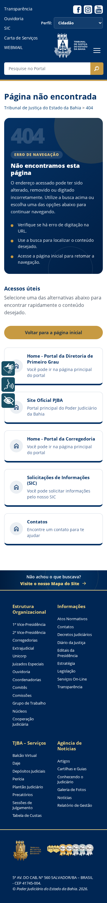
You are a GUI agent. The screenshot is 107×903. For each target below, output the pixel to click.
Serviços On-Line (72, 679)
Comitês (19, 687)
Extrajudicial (23, 648)
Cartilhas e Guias (71, 768)
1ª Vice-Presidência (28, 624)
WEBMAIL (13, 47)
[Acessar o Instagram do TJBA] (88, 9)
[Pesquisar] (96, 68)
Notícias (64, 797)
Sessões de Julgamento (22, 805)
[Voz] (8, 384)
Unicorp (19, 656)
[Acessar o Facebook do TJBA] (77, 9)
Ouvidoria (13, 18)
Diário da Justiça (71, 642)
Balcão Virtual (24, 755)
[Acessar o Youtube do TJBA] (99, 9)
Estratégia (66, 663)
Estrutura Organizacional (29, 609)
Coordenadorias (26, 679)
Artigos (63, 761)
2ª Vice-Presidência (28, 632)
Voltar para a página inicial (53, 332)
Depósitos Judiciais (28, 771)
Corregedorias (24, 640)
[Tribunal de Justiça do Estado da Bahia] (70, 45)
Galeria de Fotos (71, 789)
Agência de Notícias (69, 746)
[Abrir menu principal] (97, 50)
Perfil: (46, 23)
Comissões (22, 695)
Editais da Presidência (67, 653)
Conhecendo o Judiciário (70, 779)
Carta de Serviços (20, 38)
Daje (16, 763)
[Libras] (8, 368)
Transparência (18, 9)
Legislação (66, 671)
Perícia (18, 779)
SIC (7, 28)
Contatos (65, 626)
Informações (71, 606)
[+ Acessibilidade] (8, 400)
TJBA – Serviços (29, 743)
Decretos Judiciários (74, 634)
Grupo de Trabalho (29, 703)
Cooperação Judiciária (23, 721)
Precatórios (22, 794)
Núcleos (19, 711)
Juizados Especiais (28, 664)
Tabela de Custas (27, 815)
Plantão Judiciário (27, 787)
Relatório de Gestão (74, 805)
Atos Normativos (72, 618)
